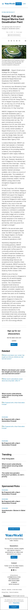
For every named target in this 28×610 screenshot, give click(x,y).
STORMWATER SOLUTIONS (14, 577)
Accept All (14, 606)
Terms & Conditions (13, 592)
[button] (3, 4)
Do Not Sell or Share (17, 589)
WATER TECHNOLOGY (14, 584)
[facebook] (8, 40)
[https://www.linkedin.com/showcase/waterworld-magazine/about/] (13, 570)
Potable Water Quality (8, 12)
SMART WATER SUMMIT (14, 580)
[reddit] (16, 40)
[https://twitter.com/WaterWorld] (16, 570)
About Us (4, 589)
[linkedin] (11, 40)
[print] (25, 40)
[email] (19, 40)
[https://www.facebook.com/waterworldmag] (11, 570)
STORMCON (14, 582)
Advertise (9, 589)
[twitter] (14, 40)
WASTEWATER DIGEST (14, 578)
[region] (14, 603)
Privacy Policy (5, 592)
